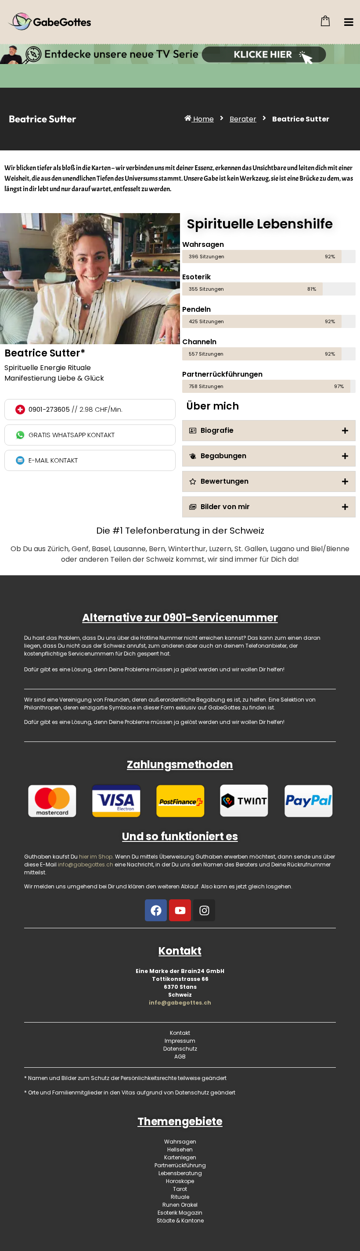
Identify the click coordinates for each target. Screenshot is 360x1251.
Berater (243, 119)
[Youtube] (180, 910)
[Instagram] (204, 910)
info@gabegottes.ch (180, 1002)
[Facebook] (156, 910)
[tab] (269, 431)
